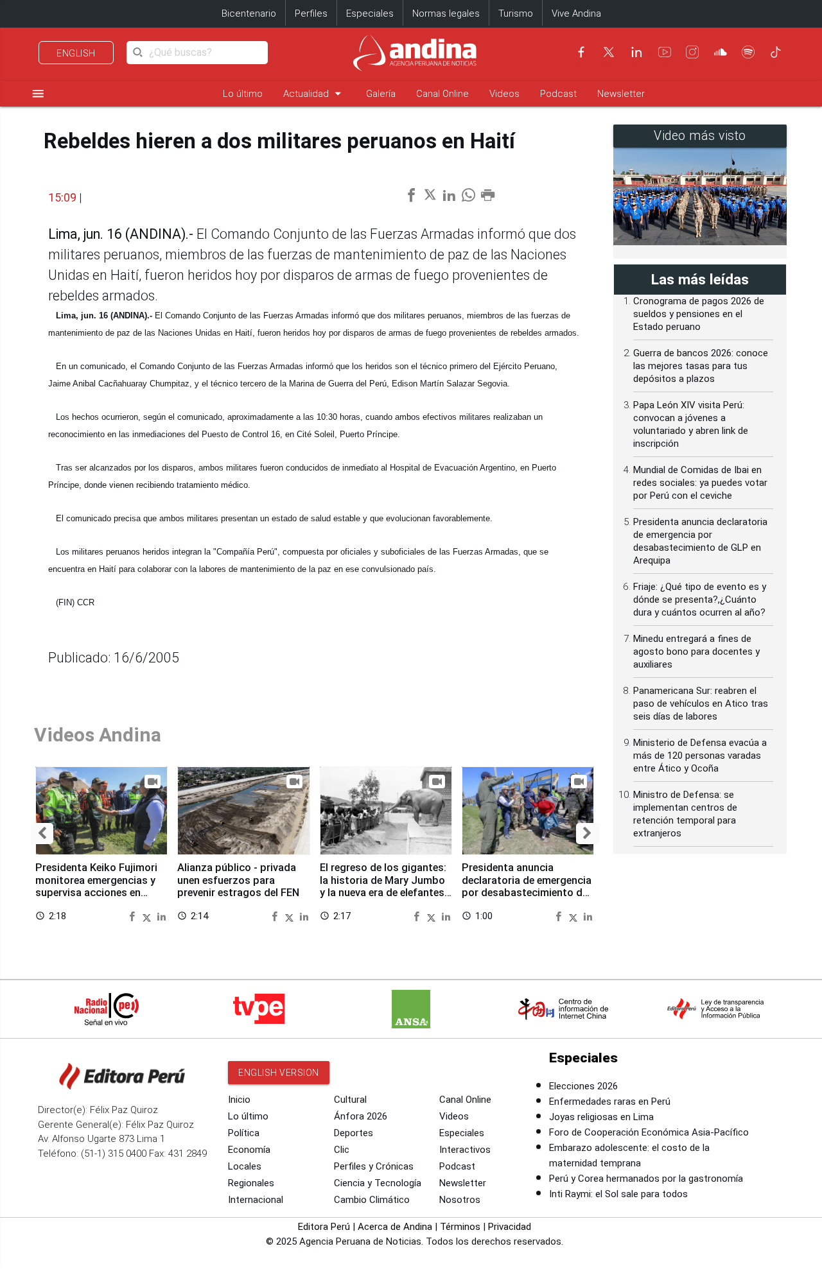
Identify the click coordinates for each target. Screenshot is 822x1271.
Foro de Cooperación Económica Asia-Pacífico (649, 1132)
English (76, 53)
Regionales (251, 1183)
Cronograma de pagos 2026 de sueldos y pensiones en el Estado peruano (698, 314)
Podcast (558, 93)
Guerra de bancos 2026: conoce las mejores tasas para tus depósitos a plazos (700, 366)
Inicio (239, 1099)
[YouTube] (665, 52)
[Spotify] (748, 52)
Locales (244, 1166)
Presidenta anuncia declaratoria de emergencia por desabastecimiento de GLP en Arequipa (526, 886)
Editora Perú (324, 1226)
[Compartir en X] (148, 916)
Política (243, 1133)
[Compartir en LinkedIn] (161, 916)
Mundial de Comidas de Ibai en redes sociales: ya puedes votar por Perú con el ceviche (700, 482)
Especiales (370, 13)
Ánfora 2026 (360, 1116)
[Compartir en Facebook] (133, 916)
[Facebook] (581, 52)
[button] (42, 833)
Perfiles (311, 13)
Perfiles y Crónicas (374, 1166)
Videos (504, 93)
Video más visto (700, 135)
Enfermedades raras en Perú (609, 1101)
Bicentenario (249, 13)
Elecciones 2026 (583, 1086)
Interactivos (465, 1149)
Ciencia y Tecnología (377, 1183)
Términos (460, 1226)
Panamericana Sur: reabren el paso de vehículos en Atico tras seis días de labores (700, 703)
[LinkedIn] (636, 52)
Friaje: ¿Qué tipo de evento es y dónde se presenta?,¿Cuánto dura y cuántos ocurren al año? (699, 599)
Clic (341, 1149)
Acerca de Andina (395, 1226)
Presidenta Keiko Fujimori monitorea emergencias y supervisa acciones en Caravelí (96, 886)
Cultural (350, 1099)
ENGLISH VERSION (278, 1073)
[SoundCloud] (720, 52)
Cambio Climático (372, 1200)
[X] (609, 52)
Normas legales (446, 13)
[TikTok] (776, 52)
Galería (381, 93)
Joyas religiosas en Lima (601, 1117)
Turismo (515, 13)
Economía (249, 1149)
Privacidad (509, 1226)
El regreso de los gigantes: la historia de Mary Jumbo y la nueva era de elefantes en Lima (383, 886)
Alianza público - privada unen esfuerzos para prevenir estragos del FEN (238, 880)
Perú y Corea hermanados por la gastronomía (646, 1178)
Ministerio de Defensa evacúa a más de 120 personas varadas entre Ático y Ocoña (700, 755)
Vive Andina (576, 13)
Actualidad (314, 93)
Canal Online (442, 93)
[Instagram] (692, 52)
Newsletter (621, 93)
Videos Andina (97, 734)
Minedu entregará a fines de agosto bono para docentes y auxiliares (696, 651)
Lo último (243, 93)
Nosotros (459, 1200)
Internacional (255, 1200)
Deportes (353, 1133)
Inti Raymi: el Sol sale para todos (618, 1194)
